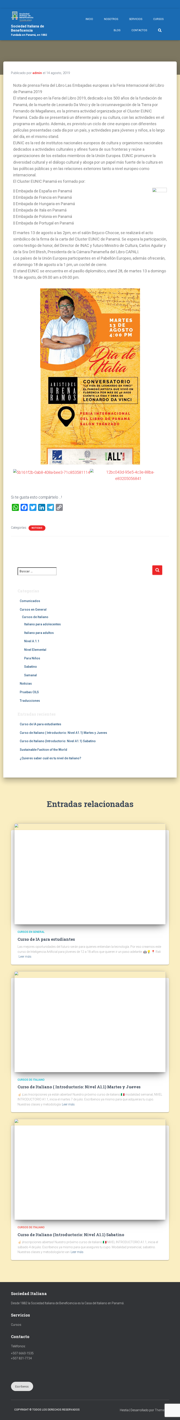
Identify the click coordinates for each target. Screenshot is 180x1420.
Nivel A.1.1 (31, 641)
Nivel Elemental (35, 649)
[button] (17, 475)
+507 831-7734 (21, 1358)
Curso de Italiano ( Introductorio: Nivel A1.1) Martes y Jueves (63, 732)
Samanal (30, 675)
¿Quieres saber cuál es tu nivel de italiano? (50, 758)
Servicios (135, 19)
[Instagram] (175, 5)
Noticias (37, 528)
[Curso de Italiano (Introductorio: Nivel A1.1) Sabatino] (90, 1169)
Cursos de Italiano (35, 617)
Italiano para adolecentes (42, 624)
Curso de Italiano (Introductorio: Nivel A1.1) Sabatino (58, 741)
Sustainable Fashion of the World (43, 749)
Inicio (89, 19)
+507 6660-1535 (22, 1353)
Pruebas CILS (29, 692)
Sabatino (30, 666)
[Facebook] (170, 5)
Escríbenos (22, 1386)
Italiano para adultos (39, 633)
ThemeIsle (162, 1410)
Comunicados (30, 601)
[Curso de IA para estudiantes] (90, 874)
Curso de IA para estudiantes (40, 724)
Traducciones (30, 700)
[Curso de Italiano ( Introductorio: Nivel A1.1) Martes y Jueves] (90, 1021)
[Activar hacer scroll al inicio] (171, 1411)
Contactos (139, 30)
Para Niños (32, 658)
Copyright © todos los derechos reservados (47, 1409)
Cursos (158, 19)
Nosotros (111, 19)
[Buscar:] (85, 574)
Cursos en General (33, 609)
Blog (117, 30)
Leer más (25, 956)
